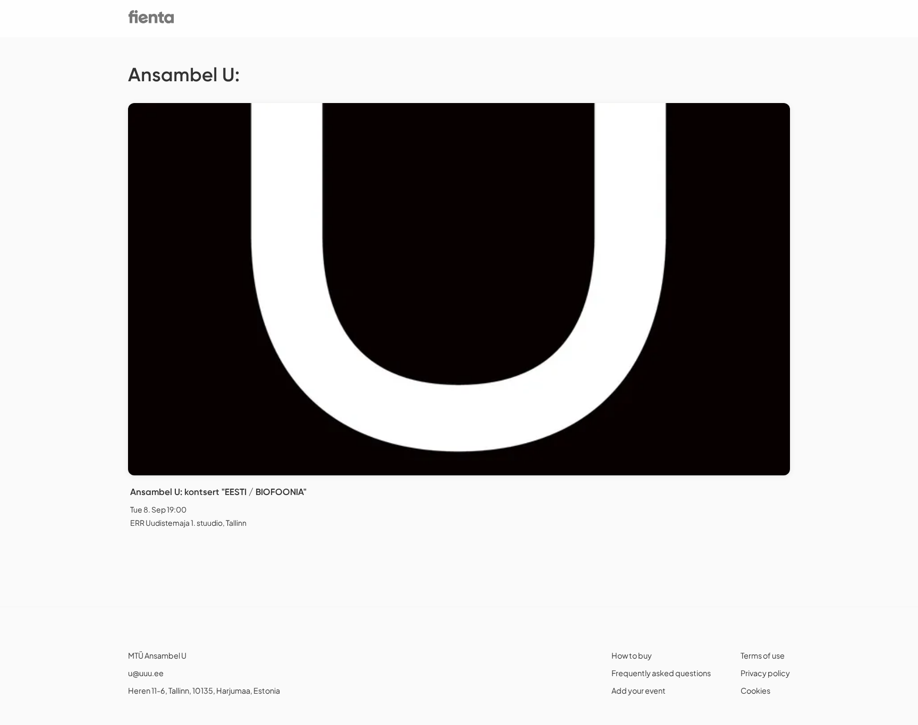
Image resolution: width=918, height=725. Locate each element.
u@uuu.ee (146, 673)
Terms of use (763, 655)
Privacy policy (765, 673)
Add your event (638, 690)
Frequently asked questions (661, 673)
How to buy (631, 655)
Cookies (755, 690)
